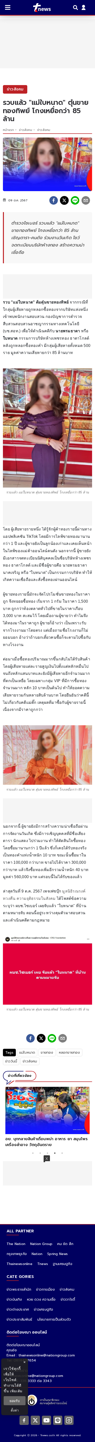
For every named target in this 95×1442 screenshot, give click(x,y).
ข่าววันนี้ (11, 1061)
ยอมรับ (15, 1400)
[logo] (39, 7)
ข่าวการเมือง (45, 1289)
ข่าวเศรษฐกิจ (43, 1309)
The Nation (16, 1243)
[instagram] (69, 1420)
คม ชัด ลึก (65, 1243)
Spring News (57, 1253)
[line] (75, 200)
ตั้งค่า (15, 1410)
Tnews (42, 1263)
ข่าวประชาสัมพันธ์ (19, 1319)
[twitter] (64, 200)
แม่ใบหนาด (27, 1052)
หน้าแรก (8, 130)
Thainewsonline (19, 1263)
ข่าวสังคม (25, 130)
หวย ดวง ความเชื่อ (41, 1299)
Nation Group (41, 1243)
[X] (35, 1420)
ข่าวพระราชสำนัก (19, 1289)
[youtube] (46, 1420)
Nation (37, 1253)
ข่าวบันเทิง (14, 1299)
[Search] (76, 7)
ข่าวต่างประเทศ (18, 1309)
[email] (85, 200)
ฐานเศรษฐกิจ (62, 1263)
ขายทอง (47, 1052)
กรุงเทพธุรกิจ (17, 1253)
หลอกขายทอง (69, 1052)
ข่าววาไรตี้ (68, 1299)
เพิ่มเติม (16, 1391)
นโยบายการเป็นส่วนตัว (54, 1319)
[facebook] (53, 200)
